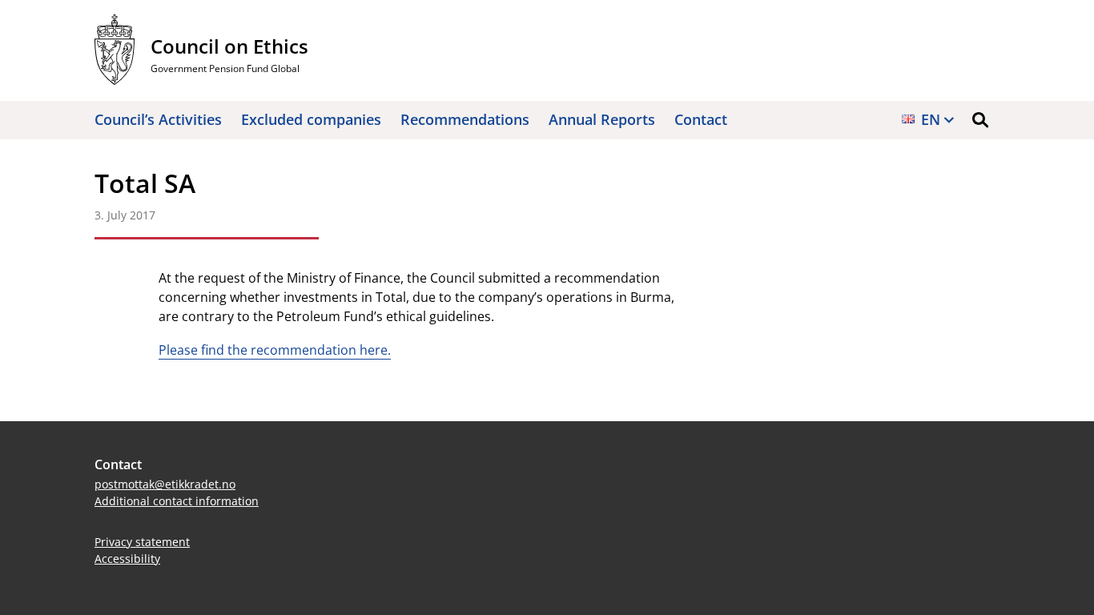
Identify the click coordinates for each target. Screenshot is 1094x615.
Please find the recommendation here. (275, 350)
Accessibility (127, 558)
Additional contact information (177, 500)
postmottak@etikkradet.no (165, 484)
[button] (980, 120)
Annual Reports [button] (602, 119)
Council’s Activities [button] (158, 119)
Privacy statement (142, 541)
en (930, 119)
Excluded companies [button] (311, 119)
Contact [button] (700, 119)
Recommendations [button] (464, 119)
